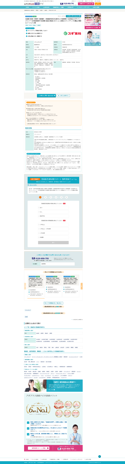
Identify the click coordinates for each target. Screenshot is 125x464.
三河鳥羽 (67, 347)
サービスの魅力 (36, 7)
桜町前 (41, 347)
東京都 (25, 371)
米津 (37, 347)
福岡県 (60, 371)
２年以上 (42, 224)
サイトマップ (56, 462)
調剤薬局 (65, 356)
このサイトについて (48, 462)
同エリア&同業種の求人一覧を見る (53, 303)
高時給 (29, 366)
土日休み (44, 366)
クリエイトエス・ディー (61, 373)
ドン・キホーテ (55, 375)
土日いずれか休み (27, 373)
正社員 (26, 316)
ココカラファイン (35, 375)
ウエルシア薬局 (70, 373)
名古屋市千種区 (45, 339)
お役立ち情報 (96, 7)
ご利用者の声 (70, 7)
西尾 (49, 347)
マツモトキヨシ (27, 375)
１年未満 (42, 233)
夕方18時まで (50, 366)
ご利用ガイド (73, 1)
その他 (81, 356)
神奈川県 (34, 371)
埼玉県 (29, 371)
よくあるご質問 (80, 1)
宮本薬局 (49, 377)
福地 (53, 347)
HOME (27, 7)
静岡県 (42, 333)
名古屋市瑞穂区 (54, 341)
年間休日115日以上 (36, 366)
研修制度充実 (62, 366)
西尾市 (41, 10)
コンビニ (78, 371)
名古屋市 (38, 339)
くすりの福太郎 (63, 375)
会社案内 (25, 462)
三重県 (50, 333)
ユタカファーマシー (28, 377)
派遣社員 (42, 361)
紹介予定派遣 (48, 361)
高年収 (25, 366)
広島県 (56, 371)
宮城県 (39, 371)
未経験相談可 (69, 366)
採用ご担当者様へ (98, 1)
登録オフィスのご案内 (89, 1)
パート (37, 361)
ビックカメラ (48, 375)
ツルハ (42, 375)
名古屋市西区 (66, 339)
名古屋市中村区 (74, 339)
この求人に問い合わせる (73, 16)
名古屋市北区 (59, 339)
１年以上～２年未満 (45, 228)
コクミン (52, 373)
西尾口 (45, 347)
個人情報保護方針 (41, 462)
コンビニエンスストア (73, 356)
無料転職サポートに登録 (38, 448)
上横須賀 (57, 347)
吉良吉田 (62, 347)
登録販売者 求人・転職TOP (29, 10)
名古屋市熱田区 (62, 341)
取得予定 (42, 216)
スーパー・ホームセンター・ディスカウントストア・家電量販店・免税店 (47, 356)
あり (41, 207)
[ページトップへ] (99, 456)
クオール (70, 375)
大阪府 (52, 371)
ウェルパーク (64, 377)
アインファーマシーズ (44, 373)
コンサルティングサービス (83, 7)
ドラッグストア (28, 310)
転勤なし (56, 366)
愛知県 (37, 10)
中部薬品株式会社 (56, 377)
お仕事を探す (46, 7)
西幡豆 (72, 347)
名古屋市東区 (52, 339)
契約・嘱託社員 (31, 361)
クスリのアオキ (42, 377)
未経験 (42, 237)
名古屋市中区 (39, 341)
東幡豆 (76, 347)
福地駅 (46, 10)
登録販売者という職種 (58, 7)
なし (41, 211)
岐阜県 (37, 333)
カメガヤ (36, 377)
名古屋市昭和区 (46, 341)
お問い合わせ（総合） (32, 462)
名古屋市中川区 (70, 341)
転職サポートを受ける (86, 3)
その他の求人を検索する (78, 319)
